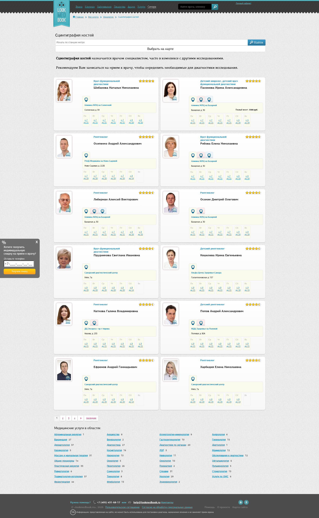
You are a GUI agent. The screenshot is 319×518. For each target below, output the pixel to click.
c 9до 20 (131, 121)
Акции (131, 6)
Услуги (141, 6)
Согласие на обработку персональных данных (167, 507)
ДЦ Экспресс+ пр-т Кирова (97, 328)
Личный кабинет (243, 3)
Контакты (167, 502)
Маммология (219, 450)
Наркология (113, 455)
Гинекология (219, 439)
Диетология (218, 445)
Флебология (113, 481)
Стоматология (219, 471)
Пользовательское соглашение (122, 507)
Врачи (79, 6)
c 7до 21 (86, 121)
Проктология (113, 466)
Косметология (114, 450)
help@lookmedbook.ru (146, 502)
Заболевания (104, 6)
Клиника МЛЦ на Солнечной (98, 105)
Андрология (218, 434)
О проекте (223, 507)
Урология (164, 476)
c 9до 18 (238, 288)
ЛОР (162, 450)
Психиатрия (166, 466)
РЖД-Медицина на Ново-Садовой (101, 161)
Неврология (166, 455)
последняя (91, 418)
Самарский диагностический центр (101, 272)
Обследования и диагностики (227, 455)
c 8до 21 (192, 288)
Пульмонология (220, 466)
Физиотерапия (62, 481)
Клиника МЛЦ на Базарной (204, 105)
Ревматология (61, 471)
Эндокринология (168, 481)
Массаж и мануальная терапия (71, 455)
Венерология (114, 439)
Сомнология (113, 471)
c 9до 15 (247, 288)
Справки (164, 471)
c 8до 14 (131, 177)
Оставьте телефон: (14, 258)
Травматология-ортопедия (68, 476)
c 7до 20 (86, 177)
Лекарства (119, 6)
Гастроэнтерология (170, 439)
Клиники (90, 6)
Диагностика (114, 445)
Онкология (112, 460)
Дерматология (62, 445)
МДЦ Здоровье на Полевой (204, 328)
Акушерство (113, 434)
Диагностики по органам (173, 445)
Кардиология (61, 450)
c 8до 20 (86, 288)
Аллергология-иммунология (174, 434)
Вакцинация (60, 439)
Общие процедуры (64, 460)
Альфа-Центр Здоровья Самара (206, 272)
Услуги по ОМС (220, 476)
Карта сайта (240, 507)
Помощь (210, 507)
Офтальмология (220, 460)
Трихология (113, 476)
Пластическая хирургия (66, 466)
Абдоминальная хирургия (67, 434)
